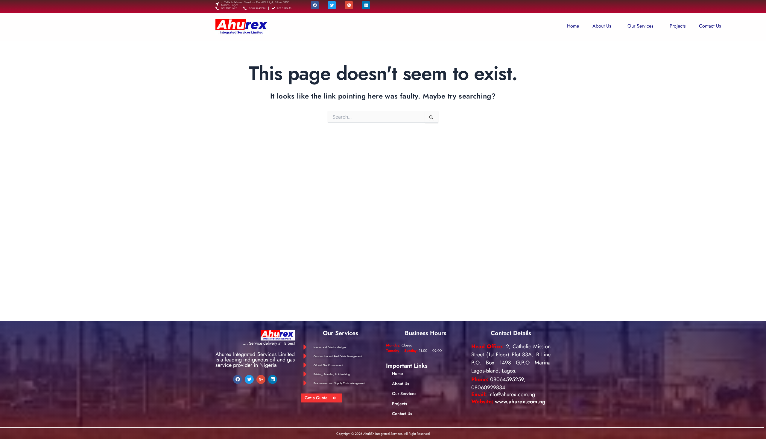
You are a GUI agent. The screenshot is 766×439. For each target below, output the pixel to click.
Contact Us (710, 25)
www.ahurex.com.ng (520, 401)
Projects (678, 25)
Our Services (640, 25)
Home (573, 25)
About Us (601, 25)
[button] (603, 26)
